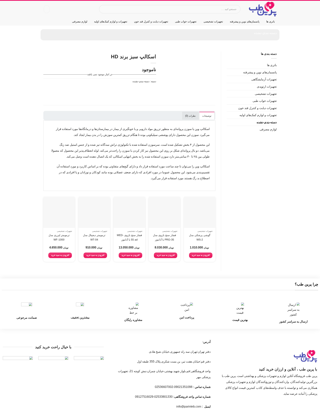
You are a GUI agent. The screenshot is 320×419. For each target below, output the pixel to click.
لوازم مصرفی (79, 21)
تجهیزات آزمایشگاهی (264, 79)
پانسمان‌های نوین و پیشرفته (244, 21)
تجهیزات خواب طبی (185, 21)
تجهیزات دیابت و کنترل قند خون (151, 21)
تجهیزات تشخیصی (213, 21)
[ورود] (54, 9)
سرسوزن (154, 144)
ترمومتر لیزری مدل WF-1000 (59, 237)
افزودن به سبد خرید (201, 255)
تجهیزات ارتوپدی (267, 86)
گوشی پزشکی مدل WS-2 (199, 237)
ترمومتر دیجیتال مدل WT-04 (94, 237)
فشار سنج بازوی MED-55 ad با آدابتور (129, 237)
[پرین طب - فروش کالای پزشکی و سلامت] (263, 9)
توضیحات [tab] (206, 115)
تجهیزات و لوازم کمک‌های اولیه (110, 21)
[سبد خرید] (47, 9)
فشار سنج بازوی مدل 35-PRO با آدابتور (164, 237)
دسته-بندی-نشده (265, 33)
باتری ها (270, 21)
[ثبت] (104, 9)
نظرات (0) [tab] (190, 115)
